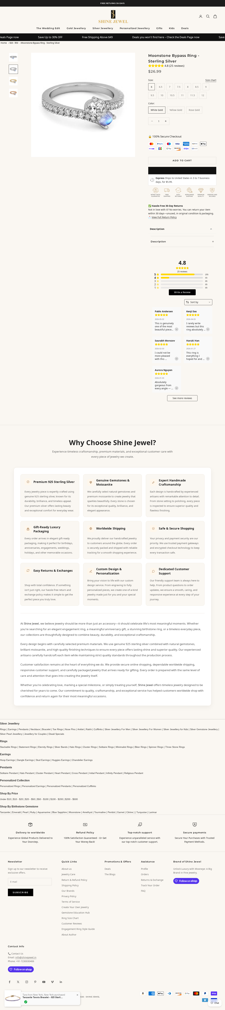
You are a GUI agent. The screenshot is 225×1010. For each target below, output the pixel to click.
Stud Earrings (43, 760)
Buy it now (182, 170)
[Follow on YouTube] (43, 982)
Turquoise (141, 812)
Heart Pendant (62, 773)
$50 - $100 (42, 799)
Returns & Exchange (152, 879)
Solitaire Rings (106, 747)
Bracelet (46, 729)
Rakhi (89, 729)
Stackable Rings (8, 747)
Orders (145, 874)
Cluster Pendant (44, 773)
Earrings (12, 729)
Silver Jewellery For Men (117, 729)
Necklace (35, 729)
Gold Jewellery (76, 28)
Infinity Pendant (114, 773)
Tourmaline (100, 812)
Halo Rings (75, 747)
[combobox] (198, 302)
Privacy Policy (69, 896)
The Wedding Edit (48, 28)
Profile (144, 868)
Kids (172, 28)
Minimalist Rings (124, 747)
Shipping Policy (70, 885)
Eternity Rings (45, 747)
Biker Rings (141, 747)
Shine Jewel (31, 623)
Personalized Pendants (59, 786)
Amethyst (87, 812)
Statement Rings (27, 747)
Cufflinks (98, 729)
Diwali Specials (56, 734)
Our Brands (68, 890)
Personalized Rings (10, 786)
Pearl (25, 812)
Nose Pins (70, 729)
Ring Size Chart (70, 918)
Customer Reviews (72, 923)
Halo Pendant (27, 773)
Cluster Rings (90, 747)
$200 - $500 (71, 799)
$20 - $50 (14, 42)
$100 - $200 (56, 799)
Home (4, 42)
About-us (67, 868)
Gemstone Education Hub (76, 912)
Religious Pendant (133, 773)
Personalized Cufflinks (84, 786)
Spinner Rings (156, 747)
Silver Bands (61, 747)
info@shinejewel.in (25, 957)
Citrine (129, 812)
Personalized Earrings (33, 786)
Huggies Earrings (61, 760)
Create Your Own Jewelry (75, 907)
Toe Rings (58, 729)
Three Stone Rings (175, 747)
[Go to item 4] (13, 93)
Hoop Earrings (7, 760)
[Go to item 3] (13, 81)
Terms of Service (71, 901)
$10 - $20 (18, 799)
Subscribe (20, 892)
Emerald (16, 812)
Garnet (120, 812)
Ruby (33, 812)
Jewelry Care (68, 874)
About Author (69, 934)
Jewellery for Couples (35, 734)
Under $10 (5, 799)
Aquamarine (44, 812)
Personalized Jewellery (135, 28)
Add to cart (182, 160)
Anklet (80, 729)
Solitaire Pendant (9, 773)
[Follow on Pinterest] (35, 982)
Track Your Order (150, 885)
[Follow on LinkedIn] (61, 982)
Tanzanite (5, 812)
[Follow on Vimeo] (52, 982)
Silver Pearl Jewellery (11, 734)
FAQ (143, 890)
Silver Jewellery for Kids (175, 729)
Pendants (23, 729)
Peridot (111, 812)
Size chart (210, 80)
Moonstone (75, 812)
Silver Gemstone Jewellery (204, 729)
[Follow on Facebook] (9, 982)
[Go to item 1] (13, 57)
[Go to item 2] (13, 69)
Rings (3, 729)
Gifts (159, 28)
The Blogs (110, 874)
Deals (185, 28)
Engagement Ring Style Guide (78, 929)
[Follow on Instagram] (26, 982)
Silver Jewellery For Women (146, 729)
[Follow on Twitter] (18, 982)
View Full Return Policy (164, 217)
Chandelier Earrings (82, 760)
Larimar (153, 812)
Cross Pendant (79, 773)
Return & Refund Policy (74, 879)
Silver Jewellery (103, 28)
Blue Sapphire (59, 812)
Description (157, 228)
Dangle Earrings (25, 760)
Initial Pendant (96, 773)
